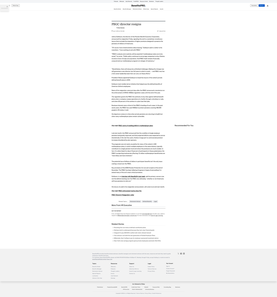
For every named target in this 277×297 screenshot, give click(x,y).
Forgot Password (170, 271)
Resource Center (144, 1)
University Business (149, 289)
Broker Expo (15, 5)
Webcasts (122, 1)
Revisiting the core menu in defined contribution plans (130, 227)
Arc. (125, 293)
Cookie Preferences (156, 293)
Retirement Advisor (97, 271)
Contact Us (132, 273)
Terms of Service (152, 268)
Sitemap (113, 278)
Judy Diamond (128, 1)
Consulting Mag (167, 287)
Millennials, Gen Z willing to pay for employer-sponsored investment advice (136, 238)
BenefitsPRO (124, 287)
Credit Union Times (136, 287)
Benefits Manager (96, 268)
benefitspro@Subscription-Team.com (102, 259)
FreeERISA (136, 1)
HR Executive (126, 289)
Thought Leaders (159, 1)
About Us (131, 266)
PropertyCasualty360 (112, 287)
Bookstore (151, 1)
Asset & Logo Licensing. (157, 215)
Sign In (168, 266)
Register (262, 5)
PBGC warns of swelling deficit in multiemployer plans (135, 125)
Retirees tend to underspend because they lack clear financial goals (134, 230)
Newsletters (254, 5)
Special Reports (96, 273)
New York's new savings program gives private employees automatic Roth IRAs (137, 241)
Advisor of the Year (97, 278)
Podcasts (116, 1)
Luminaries (95, 275)
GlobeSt (146, 287)
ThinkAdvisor (100, 287)
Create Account (170, 268)
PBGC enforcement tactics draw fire (129, 191)
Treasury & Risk (156, 287)
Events (112, 273)
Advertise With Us (134, 268)
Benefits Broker (96, 266)
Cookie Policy (151, 266)
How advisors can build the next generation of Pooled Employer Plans (134, 235)
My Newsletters (170, 273)
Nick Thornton (121, 27)
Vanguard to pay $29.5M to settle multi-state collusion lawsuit (132, 233)
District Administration (137, 289)
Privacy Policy (151, 271)
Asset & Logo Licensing (135, 271)
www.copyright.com (147, 213)
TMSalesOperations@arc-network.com (127, 215)
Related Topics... (123, 201)
